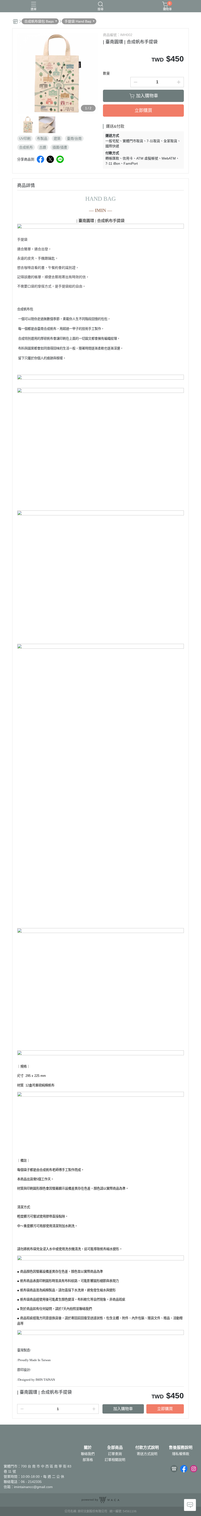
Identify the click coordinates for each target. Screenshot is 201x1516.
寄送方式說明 (147, 1453)
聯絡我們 (88, 1453)
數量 (106, 73)
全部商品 (115, 1448)
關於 (88, 1448)
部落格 (88, 1459)
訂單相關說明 (115, 1459)
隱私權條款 (180, 1453)
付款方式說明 (147, 1448)
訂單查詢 (115, 1453)
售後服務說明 (180, 1448)
